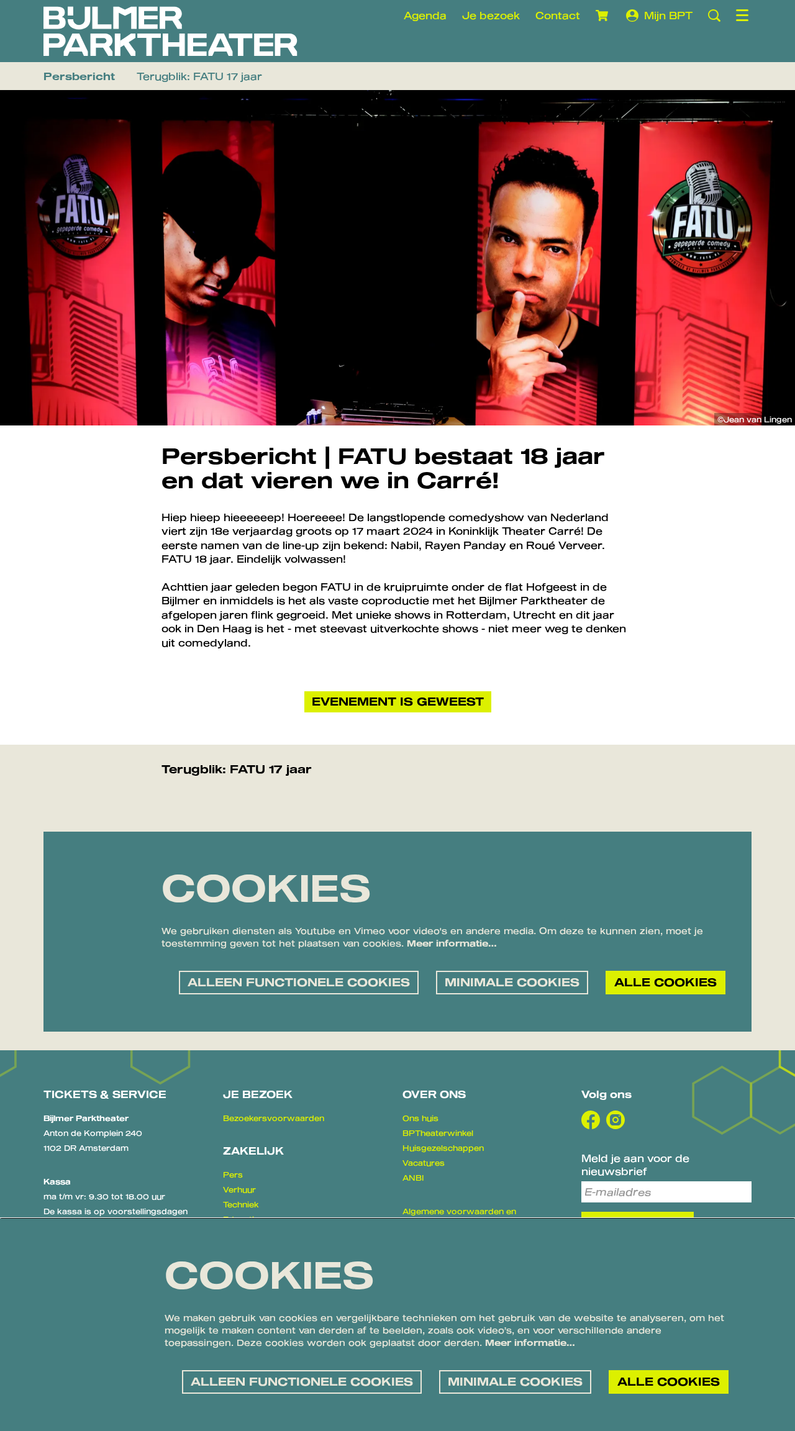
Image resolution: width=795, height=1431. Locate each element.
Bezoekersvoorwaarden (273, 1118)
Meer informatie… (452, 943)
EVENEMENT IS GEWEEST (398, 701)
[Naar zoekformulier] (714, 15)
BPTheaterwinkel (437, 1133)
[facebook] (590, 1120)
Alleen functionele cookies (299, 982)
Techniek (241, 1204)
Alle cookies (665, 982)
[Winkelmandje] (603, 15)
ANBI (413, 1177)
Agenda (425, 15)
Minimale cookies (512, 982)
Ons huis (420, 1118)
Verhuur (239, 1189)
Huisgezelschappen (443, 1147)
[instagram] (615, 1120)
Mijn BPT (668, 15)
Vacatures (423, 1162)
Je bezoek (491, 15)
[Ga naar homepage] (170, 31)
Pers (233, 1174)
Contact (557, 15)
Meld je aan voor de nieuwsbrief (635, 1164)
